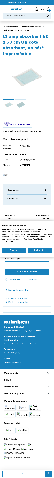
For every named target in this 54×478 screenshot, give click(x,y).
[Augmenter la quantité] (38, 474)
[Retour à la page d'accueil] (16, 9)
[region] (27, 86)
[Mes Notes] (42, 9)
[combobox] (23, 16)
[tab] (27, 190)
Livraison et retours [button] (17, 299)
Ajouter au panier (27, 272)
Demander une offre (18, 290)
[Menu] (4, 9)
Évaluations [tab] (13, 199)
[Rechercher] (47, 16)
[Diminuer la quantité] (7, 474)
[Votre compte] (37, 9)
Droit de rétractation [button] (18, 302)
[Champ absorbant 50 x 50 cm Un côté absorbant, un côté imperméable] (27, 77)
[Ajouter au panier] (48, 474)
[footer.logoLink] (16, 321)
